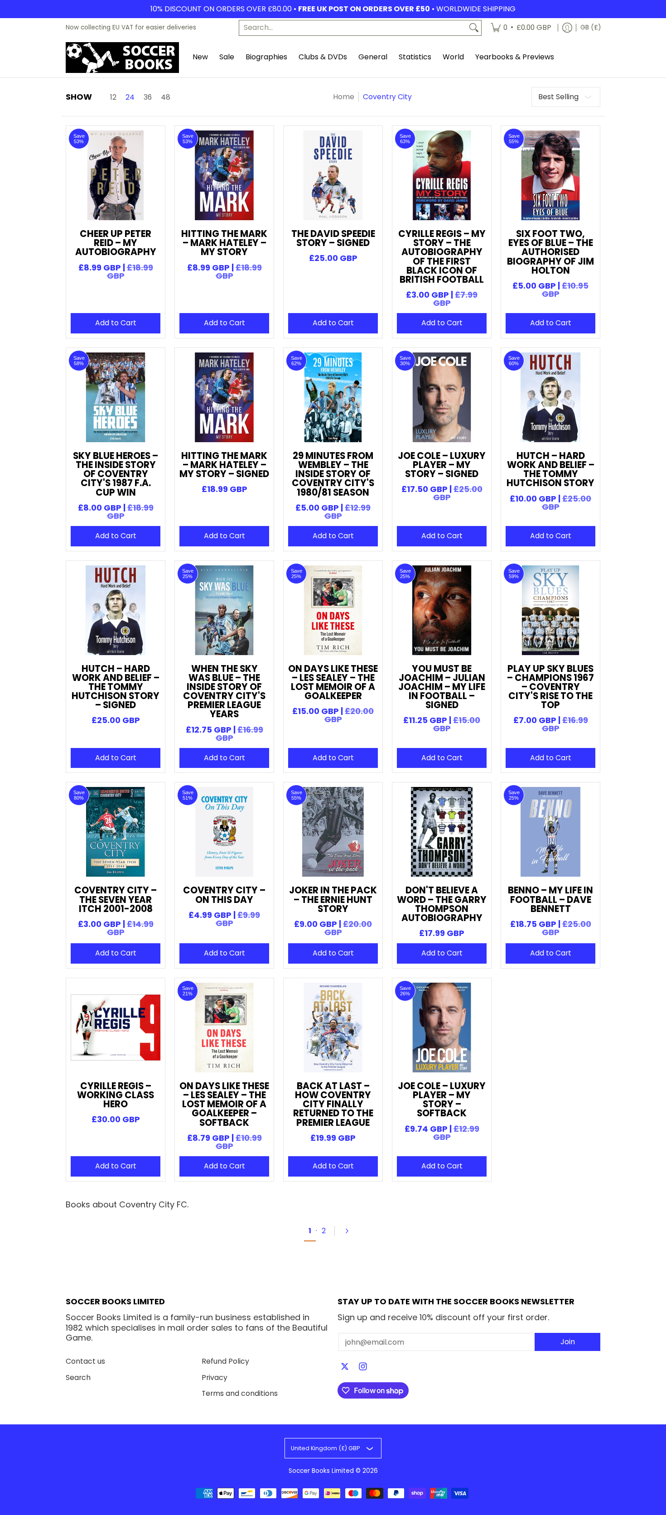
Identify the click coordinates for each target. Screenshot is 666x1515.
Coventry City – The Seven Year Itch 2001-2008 (115, 899)
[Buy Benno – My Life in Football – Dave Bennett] (550, 832)
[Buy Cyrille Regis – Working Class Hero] (115, 1027)
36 (148, 97)
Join (567, 1341)
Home (343, 97)
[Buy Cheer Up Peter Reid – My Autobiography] (115, 175)
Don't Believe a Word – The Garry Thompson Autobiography (442, 904)
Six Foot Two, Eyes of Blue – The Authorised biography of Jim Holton (550, 252)
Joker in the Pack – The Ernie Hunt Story (333, 899)
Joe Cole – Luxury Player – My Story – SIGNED (442, 464)
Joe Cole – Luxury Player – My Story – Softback (442, 1100)
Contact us (85, 1361)
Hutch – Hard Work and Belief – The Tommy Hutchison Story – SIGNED (115, 687)
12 (113, 97)
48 (165, 97)
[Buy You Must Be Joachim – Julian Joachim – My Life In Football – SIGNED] (442, 610)
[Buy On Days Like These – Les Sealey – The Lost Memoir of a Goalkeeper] (333, 610)
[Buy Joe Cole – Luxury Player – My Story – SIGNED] (442, 397)
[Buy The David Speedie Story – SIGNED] (333, 175)
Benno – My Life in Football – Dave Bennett (550, 899)
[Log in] (567, 28)
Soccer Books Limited (321, 1471)
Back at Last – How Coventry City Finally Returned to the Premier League (333, 1104)
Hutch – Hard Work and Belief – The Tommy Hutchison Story (550, 469)
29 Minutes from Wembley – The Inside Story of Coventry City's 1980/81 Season (333, 474)
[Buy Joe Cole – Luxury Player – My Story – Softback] (442, 1027)
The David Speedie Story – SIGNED (333, 238)
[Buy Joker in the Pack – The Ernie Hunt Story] (333, 832)
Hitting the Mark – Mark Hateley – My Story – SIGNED (224, 464)
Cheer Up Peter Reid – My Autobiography (115, 242)
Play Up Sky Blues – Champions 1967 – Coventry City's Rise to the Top (550, 687)
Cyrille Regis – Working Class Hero (115, 1095)
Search (78, 1377)
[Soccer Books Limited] (122, 57)
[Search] (474, 27)
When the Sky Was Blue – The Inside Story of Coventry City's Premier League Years (224, 691)
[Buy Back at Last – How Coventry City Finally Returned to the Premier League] (333, 1027)
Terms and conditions (240, 1393)
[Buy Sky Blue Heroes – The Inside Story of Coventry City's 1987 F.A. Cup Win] (115, 397)
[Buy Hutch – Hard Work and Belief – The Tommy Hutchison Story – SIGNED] (115, 610)
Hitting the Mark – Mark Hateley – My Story (224, 242)
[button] (344, 1367)
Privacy (214, 1377)
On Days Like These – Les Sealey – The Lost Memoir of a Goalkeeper (333, 682)
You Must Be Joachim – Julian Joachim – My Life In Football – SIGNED (441, 687)
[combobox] (353, 27)
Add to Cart (115, 323)
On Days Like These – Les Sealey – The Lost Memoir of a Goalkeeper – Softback (224, 1104)
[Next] (350, 1231)
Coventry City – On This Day (224, 895)
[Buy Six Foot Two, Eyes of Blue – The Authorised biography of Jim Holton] (550, 175)
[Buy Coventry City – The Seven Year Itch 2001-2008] (115, 832)
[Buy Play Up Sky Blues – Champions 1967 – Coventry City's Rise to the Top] (550, 610)
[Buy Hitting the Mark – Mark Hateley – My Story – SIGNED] (224, 397)
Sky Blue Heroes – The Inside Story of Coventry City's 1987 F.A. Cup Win (115, 474)
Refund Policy (225, 1361)
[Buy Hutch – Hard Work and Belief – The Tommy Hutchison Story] (550, 397)
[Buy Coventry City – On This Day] (224, 832)
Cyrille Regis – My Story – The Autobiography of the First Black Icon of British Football (442, 256)
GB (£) (590, 27)
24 (130, 97)
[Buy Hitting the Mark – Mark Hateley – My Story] (224, 175)
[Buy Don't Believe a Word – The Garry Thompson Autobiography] (442, 832)
